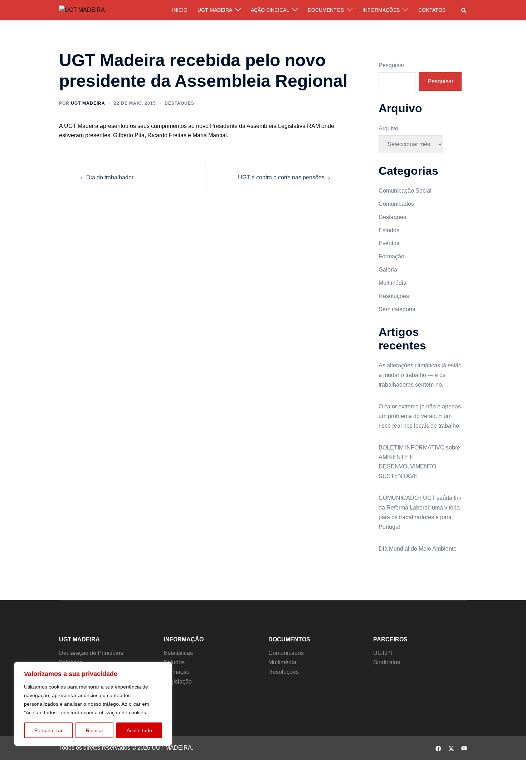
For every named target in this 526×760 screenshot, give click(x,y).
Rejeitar (94, 730)
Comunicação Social (405, 191)
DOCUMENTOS (326, 10)
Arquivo (388, 128)
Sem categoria (397, 309)
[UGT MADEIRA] (82, 10)
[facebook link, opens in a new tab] (438, 748)
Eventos (389, 243)
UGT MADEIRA (215, 10)
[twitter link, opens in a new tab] (451, 748)
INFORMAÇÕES (381, 10)
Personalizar (48, 730)
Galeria (388, 270)
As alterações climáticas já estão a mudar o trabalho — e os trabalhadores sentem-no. (420, 375)
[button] (464, 10)
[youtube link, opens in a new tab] (464, 748)
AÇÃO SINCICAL (270, 10)
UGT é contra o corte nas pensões (281, 177)
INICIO (179, 10)
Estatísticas (178, 653)
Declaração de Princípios (91, 653)
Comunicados (396, 204)
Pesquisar (391, 65)
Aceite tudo (139, 730)
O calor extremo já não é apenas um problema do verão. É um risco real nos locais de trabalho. (420, 416)
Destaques (179, 103)
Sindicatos (386, 662)
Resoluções (394, 296)
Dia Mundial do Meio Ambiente (418, 549)
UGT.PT (383, 653)
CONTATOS (431, 10)
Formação (391, 256)
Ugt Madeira (88, 103)
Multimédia (392, 283)
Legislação (178, 682)
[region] (93, 704)
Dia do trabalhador (109, 177)
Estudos (389, 230)
